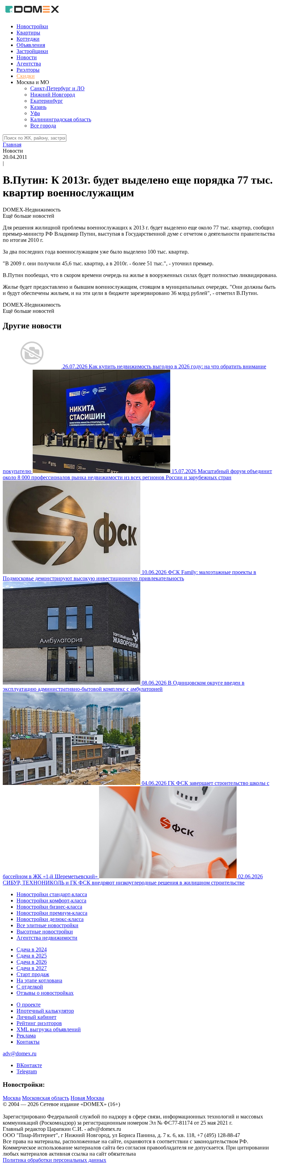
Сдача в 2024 (32, 949)
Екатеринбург (46, 101)
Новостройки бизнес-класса (49, 907)
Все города (43, 126)
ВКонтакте (29, 1065)
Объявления (31, 45)
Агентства (29, 64)
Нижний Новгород (52, 95)
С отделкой (30, 987)
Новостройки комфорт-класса (51, 900)
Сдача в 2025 (32, 956)
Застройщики (32, 51)
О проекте (29, 1005)
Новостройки (32, 26)
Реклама (26, 1036)
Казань (38, 107)
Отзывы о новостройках (45, 993)
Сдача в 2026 (32, 962)
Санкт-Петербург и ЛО (57, 88)
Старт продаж (33, 974)
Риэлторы (28, 70)
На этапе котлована (39, 980)
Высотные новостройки (45, 931)
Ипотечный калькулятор (45, 1011)
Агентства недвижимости (47, 938)
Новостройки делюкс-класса (50, 919)
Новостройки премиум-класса (52, 913)
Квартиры (28, 32)
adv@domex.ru (19, 1053)
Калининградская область (60, 119)
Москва (12, 1098)
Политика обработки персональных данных (54, 1160)
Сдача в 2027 (32, 968)
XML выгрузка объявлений (49, 1029)
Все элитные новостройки (47, 925)
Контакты (28, 1042)
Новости (27, 57)
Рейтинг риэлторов (39, 1023)
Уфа (35, 113)
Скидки (26, 76)
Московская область (45, 1098)
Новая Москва (87, 1098)
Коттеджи (28, 39)
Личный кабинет (36, 1017)
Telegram (27, 1071)
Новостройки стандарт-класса (52, 894)
